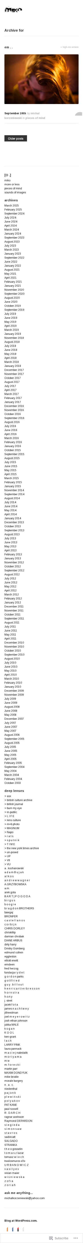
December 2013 (14, 522)
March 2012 (11, 594)
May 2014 (10, 510)
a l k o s (9, 876)
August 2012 (12, 574)
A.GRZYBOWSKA (15, 884)
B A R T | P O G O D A (17, 896)
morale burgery (13, 1080)
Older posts (15, 138)
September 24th (15, 113)
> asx (7, 796)
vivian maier (11, 1173)
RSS (6, 1229)
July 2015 (10, 462)
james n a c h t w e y (16, 1008)
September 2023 (14, 237)
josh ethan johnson (15, 1020)
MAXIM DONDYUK (15, 1072)
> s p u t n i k (11, 840)
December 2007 (14, 718)
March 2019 (11, 329)
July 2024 (10, 217)
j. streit (8, 1000)
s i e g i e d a (11, 1124)
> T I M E (9, 844)
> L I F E (9, 816)
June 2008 (10, 710)
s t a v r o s (10, 1133)
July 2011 (10, 626)
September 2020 (14, 293)
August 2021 (12, 269)
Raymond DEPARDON (18, 1120)
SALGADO (11, 1141)
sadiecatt (9, 1137)
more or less (11, 184)
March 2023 (11, 249)
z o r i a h (9, 1185)
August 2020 (12, 297)
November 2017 (14, 374)
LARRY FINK (12, 1044)
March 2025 (11, 205)
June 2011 (10, 630)
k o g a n (9, 1028)
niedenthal (10, 1088)
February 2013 (13, 554)
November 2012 (14, 562)
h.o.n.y (8, 996)
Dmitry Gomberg (14, 948)
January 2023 (12, 253)
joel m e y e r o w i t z (17, 1016)
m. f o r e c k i (12, 1064)
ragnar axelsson (14, 1116)
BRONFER (11, 916)
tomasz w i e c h (14, 1157)
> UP (7, 856)
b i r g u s (9, 900)
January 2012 (12, 602)
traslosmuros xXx (14, 1161)
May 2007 (10, 730)
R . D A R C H (12, 1112)
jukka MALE (11, 1024)
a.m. (7, 888)
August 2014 (12, 498)
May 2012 (10, 586)
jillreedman (11, 1012)
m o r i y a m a (12, 1056)
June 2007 (10, 726)
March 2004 (11, 775)
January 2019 (12, 333)
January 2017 (12, 402)
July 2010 (10, 662)
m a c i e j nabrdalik (16, 1052)
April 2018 (10, 358)
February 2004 (13, 779)
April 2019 (10, 325)
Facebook (11, 1229)
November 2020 (14, 289)
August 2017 (12, 382)
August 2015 (12, 458)
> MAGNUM (11, 828)
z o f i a (8, 1181)
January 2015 (12, 486)
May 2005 (10, 754)
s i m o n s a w (12, 1129)
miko (7, 180)
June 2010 (10, 666)
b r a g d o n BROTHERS (19, 908)
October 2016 (12, 414)
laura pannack (12, 1048)
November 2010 (14, 646)
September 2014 (14, 494)
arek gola (10, 892)
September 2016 (14, 418)
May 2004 (10, 771)
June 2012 (10, 582)
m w (7, 1060)
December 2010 (14, 642)
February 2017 (13, 398)
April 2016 (10, 434)
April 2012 (10, 590)
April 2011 (10, 638)
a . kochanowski (14, 868)
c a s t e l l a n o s (14, 920)
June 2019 (10, 317)
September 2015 (14, 454)
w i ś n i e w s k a (14, 1177)
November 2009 (14, 694)
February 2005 (13, 763)
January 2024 (12, 233)
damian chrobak (14, 936)
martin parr (10, 1068)
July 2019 (10, 313)
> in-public (10, 812)
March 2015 (11, 478)
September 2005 (14, 738)
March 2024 (11, 229)
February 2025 (13, 209)
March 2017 (11, 394)
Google (17, 1229)
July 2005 (10, 746)
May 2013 (10, 546)
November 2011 (14, 610)
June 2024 (10, 221)
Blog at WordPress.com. (20, 1220)
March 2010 (11, 678)
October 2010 (12, 650)
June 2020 (10, 301)
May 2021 (10, 273)
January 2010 (12, 686)
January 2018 (12, 366)
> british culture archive (18, 800)
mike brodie (11, 1076)
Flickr (22, 1229)
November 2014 (14, 490)
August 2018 (12, 341)
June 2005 (10, 750)
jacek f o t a (11, 1004)
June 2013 (10, 542)
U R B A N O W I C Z (16, 1165)
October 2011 (12, 614)
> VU (7, 864)
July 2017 (10, 386)
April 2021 (10, 277)
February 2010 (13, 682)
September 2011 (14, 618)
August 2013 (12, 534)
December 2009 (14, 690)
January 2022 (12, 265)
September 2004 (14, 767)
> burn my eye (13, 808)
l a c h (8, 1040)
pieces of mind (35, 118)
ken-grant (10, 1036)
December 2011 (14, 606)
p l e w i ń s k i (12, 1096)
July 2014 (10, 502)
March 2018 (11, 362)
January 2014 (12, 518)
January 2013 (12, 558)
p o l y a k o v (12, 1100)
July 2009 (10, 698)
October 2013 (12, 526)
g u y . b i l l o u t (13, 984)
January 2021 (12, 285)
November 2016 (14, 410)
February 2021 (13, 281)
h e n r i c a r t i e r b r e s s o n (22, 988)
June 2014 (10, 506)
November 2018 (14, 337)
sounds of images (15, 192)
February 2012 (13, 598)
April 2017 (10, 390)
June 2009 (10, 702)
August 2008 (12, 706)
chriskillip (9, 932)
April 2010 (10, 674)
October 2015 (12, 450)
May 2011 (10, 634)
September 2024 (14, 213)
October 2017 (12, 378)
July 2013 (10, 538)
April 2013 (10, 550)
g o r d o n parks (13, 976)
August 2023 (12, 241)
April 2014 (10, 514)
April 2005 (10, 759)
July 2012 (10, 578)
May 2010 (10, 670)
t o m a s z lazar (14, 1153)
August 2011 (11, 622)
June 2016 (10, 430)
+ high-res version (69, 47)
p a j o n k (10, 1092)
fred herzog (11, 968)
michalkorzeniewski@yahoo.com (24, 1198)
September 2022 (14, 257)
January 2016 (12, 446)
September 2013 (14, 530)
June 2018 (10, 350)
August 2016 (12, 422)
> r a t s (8, 836)
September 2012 (14, 570)
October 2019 (12, 305)
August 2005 (12, 742)
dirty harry (10, 944)
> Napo (8, 832)
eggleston (10, 956)
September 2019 (14, 309)
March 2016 (11, 438)
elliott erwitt (11, 960)
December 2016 (14, 406)
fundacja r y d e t (14, 972)
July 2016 (10, 426)
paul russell (11, 1108)
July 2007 (10, 722)
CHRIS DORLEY (14, 928)
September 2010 (14, 654)
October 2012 (12, 566)
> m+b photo (11, 824)
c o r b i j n (10, 924)
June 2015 (10, 466)
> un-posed (11, 852)
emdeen (9, 964)
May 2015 (10, 470)
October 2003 (12, 783)
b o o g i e (10, 904)
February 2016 (13, 442)
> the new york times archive (21, 848)
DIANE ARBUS (13, 940)
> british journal (13, 804)
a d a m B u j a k (14, 872)
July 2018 (10, 346)
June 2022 (10, 261)
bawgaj (8, 912)
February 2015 (13, 482)
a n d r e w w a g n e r (17, 880)
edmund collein (13, 952)
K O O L (9, 1032)
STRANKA (10, 1145)
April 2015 (10, 474)
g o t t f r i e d (11, 980)
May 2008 (10, 714)
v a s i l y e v (11, 1169)
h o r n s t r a (11, 992)
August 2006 (12, 734)
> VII (7, 860)
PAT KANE (10, 1104)
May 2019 (10, 321)
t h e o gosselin (13, 1149)
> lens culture (12, 820)
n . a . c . (9, 1084)
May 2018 (10, 354)
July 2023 (10, 245)
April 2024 (10, 225)
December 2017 (14, 370)
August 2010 (12, 658)
